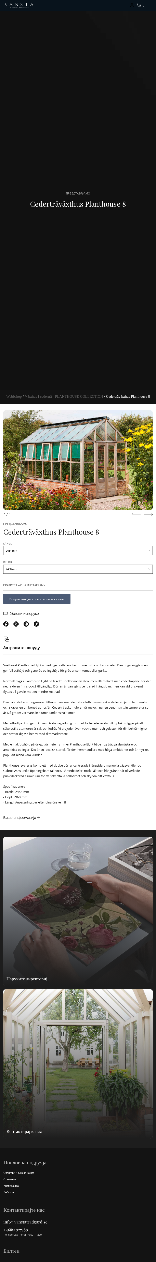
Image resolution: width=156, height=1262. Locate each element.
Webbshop (14, 396)
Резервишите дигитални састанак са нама (36, 599)
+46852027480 (15, 1229)
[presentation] (78, 460)
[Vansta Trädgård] (18, 5)
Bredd (7, 562)
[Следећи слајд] (148, 514)
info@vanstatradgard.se (25, 1221)
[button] (140, 5)
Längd (7, 543)
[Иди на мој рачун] (132, 6)
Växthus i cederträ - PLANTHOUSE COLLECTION (64, 396)
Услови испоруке (24, 613)
